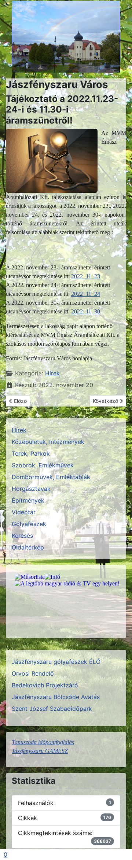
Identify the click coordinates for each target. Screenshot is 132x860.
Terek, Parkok (31, 453)
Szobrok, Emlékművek (43, 465)
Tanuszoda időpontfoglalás (43, 742)
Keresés (22, 535)
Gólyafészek (29, 524)
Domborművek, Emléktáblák (51, 477)
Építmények (28, 500)
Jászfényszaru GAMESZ (40, 751)
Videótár (24, 512)
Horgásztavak (31, 488)
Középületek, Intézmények (48, 441)
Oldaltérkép (28, 547)
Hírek (52, 373)
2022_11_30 (85, 311)
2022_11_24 (85, 294)
